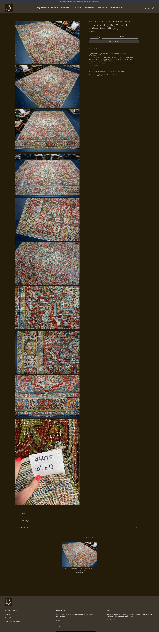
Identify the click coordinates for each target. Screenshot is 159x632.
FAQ (23, 514)
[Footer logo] (8, 602)
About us (25, 527)
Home (91, 22)
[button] (46, 8)
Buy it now (114, 41)
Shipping (25, 520)
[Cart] (153, 7)
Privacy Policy (10, 618)
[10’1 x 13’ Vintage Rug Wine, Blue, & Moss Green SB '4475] (79, 554)
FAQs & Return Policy (12, 621)
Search (7, 614)
